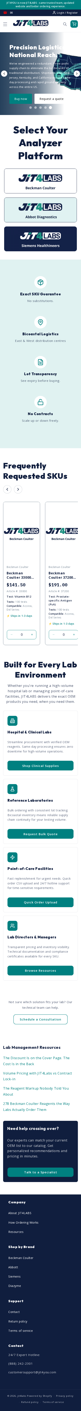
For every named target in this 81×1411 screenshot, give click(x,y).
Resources (15, 1232)
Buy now (20, 99)
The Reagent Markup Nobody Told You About (36, 1091)
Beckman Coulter (20, 1258)
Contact (14, 1312)
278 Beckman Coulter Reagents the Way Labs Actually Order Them (36, 1106)
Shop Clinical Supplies (40, 766)
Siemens (14, 1276)
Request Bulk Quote (40, 834)
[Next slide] (77, 74)
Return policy (17, 1321)
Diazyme (14, 1286)
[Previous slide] (4, 74)
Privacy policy (65, 1395)
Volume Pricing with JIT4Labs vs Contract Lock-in (37, 1076)
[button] (5, 24)
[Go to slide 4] (45, 107)
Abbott (13, 1267)
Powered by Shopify (39, 1395)
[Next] (18, 489)
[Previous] (7, 489)
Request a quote (51, 99)
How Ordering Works (23, 1222)
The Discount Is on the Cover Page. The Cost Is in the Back (36, 1061)
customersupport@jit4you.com (32, 1372)
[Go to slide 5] (50, 107)
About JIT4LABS (19, 1213)
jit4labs (21, 1395)
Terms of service (20, 1331)
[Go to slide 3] (40, 107)
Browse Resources (40, 970)
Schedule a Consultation (40, 1019)
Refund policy (29, 1402)
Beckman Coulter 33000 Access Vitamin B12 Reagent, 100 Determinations (21, 575)
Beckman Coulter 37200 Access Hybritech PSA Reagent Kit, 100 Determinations (63, 575)
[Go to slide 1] (30, 107)
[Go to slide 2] (35, 107)
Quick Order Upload (40, 902)
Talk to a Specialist (40, 1172)
